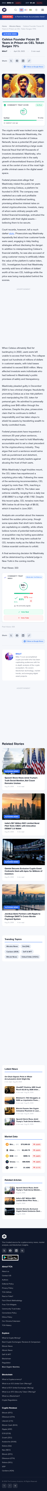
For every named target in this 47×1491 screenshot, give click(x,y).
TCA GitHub (6, 1292)
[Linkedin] (23, 61)
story (11, 233)
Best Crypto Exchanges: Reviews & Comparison (21, 1342)
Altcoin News (7, 1350)
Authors (5, 1280)
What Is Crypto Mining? (11, 1338)
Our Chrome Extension (11, 1321)
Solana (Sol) (7, 1446)
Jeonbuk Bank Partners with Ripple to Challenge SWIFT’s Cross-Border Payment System (22, 916)
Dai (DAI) (25, 946)
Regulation (6, 1363)
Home (4, 26)
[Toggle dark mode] (36, 10)
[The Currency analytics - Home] (4, 10)
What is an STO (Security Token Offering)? (19, 1392)
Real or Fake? (7, 1296)
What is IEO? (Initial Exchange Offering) (17, 1388)
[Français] (26, 10)
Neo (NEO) (6, 1450)
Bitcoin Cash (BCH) (9, 1425)
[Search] (15, 10)
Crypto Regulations (9, 1400)
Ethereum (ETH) (8, 1417)
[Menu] (42, 10)
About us (5, 1271)
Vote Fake (25, 618)
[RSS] (22, 1250)
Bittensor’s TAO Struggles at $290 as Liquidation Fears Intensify (28, 1100)
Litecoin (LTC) (7, 1421)
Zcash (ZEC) (7, 1438)
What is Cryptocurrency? (12, 1379)
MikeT (19, 654)
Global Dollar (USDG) (30, 957)
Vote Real (25, 612)
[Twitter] (11, 61)
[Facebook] (17, 61)
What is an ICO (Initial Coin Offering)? (17, 1384)
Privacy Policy (7, 1288)
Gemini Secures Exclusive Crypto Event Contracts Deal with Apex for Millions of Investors (23, 871)
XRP (4, 1467)
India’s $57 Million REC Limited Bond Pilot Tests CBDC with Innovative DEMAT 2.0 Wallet (22, 826)
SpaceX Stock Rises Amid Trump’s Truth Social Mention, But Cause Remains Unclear (21, 780)
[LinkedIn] (16, 1250)
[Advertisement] (23, 316)
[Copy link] (29, 61)
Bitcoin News (11, 957)
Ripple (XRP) (7, 1429)
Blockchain (6, 1359)
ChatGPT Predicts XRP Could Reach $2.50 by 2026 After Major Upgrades (28, 1089)
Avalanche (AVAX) (9, 1442)
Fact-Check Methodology (12, 1300)
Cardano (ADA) (12, 952)
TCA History (6, 1325)
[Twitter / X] (4, 1250)
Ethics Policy (7, 1317)
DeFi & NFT (27, 952)
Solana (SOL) (7, 1462)
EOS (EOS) (6, 1433)
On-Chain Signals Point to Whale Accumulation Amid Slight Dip (18, 1078)
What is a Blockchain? (11, 1396)
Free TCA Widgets (9, 1305)
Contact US (6, 1276)
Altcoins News (15, 26)
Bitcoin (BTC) (7, 1413)
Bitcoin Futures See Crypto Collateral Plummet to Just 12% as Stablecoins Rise (27, 1110)
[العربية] (30, 10)
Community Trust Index (11, 1309)
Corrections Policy (9, 1313)
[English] (21, 10)
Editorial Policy (8, 1284)
